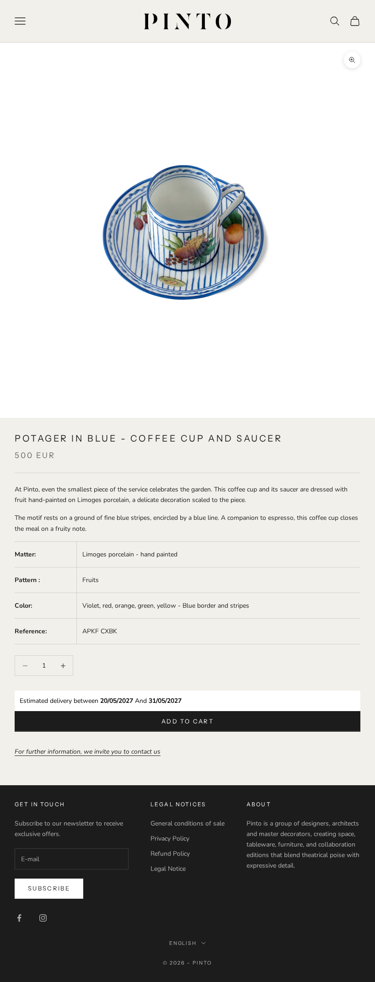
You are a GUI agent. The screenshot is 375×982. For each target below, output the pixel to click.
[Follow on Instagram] (43, 918)
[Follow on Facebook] (19, 918)
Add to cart (187, 721)
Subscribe (49, 888)
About (258, 804)
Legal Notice (168, 868)
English (183, 943)
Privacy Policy (169, 838)
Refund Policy (170, 853)
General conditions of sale (187, 823)
